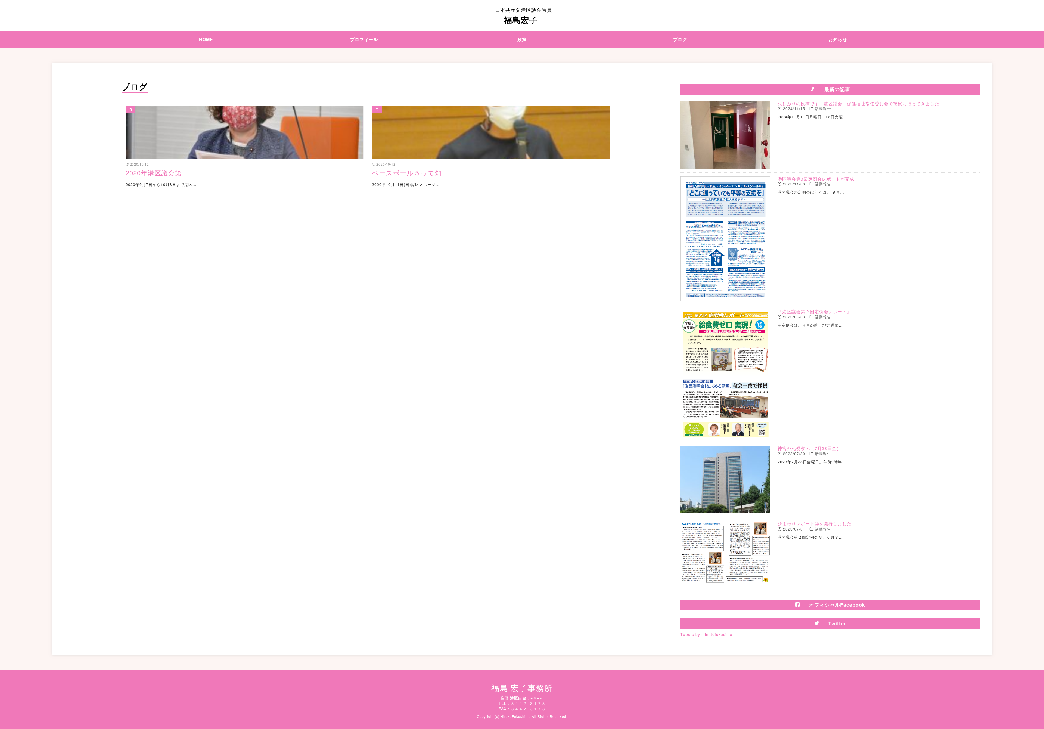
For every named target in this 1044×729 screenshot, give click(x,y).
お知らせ (838, 39)
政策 (522, 39)
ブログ (680, 39)
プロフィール (364, 39)
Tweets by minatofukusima (706, 634)
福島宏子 (523, 16)
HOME (206, 39)
